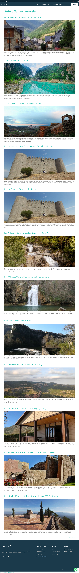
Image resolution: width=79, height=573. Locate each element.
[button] (75, 569)
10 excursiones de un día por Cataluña (20, 60)
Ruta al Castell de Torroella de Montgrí (20, 189)
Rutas (36, 4)
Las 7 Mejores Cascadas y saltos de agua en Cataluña (26, 233)
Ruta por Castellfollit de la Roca (17, 320)
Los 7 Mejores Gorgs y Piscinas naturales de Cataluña (26, 277)
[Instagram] (6, 556)
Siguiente (72, 537)
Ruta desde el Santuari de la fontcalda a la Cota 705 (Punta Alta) (31, 496)
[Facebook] (3, 556)
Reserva (75, 4)
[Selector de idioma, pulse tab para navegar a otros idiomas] (74, 1)
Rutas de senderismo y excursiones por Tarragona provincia (29, 452)
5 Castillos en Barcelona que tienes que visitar (23, 103)
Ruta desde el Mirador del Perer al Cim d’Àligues (24, 364)
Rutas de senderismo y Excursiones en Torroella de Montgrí (29, 146)
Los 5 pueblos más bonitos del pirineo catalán (23, 17)
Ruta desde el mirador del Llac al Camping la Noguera (27, 408)
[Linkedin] (8, 556)
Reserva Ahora (3, 572)
